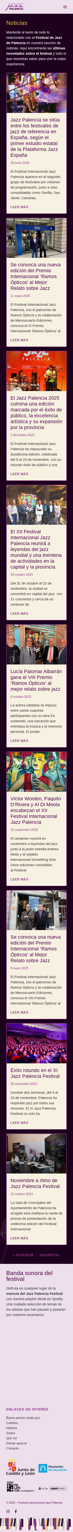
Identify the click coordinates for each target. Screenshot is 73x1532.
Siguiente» (50, 1255)
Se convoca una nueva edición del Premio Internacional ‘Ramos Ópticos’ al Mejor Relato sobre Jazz (36, 276)
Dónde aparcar (16, 1443)
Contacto (12, 1448)
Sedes (10, 1433)
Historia (11, 1428)
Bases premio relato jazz (23, 1417)
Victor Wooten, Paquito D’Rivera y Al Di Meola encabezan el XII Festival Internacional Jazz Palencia (36, 810)
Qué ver (11, 1438)
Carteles (12, 1423)
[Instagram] (8, 1511)
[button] (65, 7)
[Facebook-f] (16, 1511)
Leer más (19, 207)
